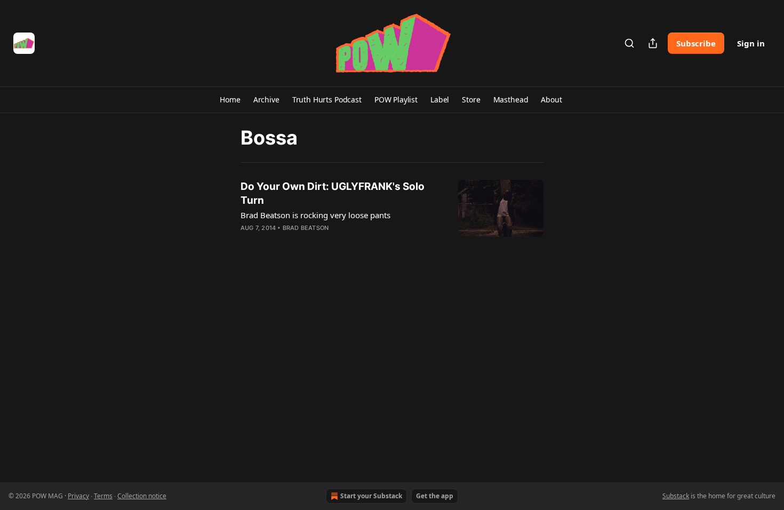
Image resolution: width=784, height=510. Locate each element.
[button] (229, 100)
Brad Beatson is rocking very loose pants (315, 215)
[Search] (629, 43)
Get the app (434, 495)
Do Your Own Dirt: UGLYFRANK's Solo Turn (333, 193)
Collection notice (141, 495)
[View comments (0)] (311, 241)
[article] (392, 214)
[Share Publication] (652, 43)
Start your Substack (371, 495)
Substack (675, 495)
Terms (103, 495)
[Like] (247, 241)
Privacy (78, 495)
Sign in (751, 43)
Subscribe (696, 43)
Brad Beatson (306, 228)
